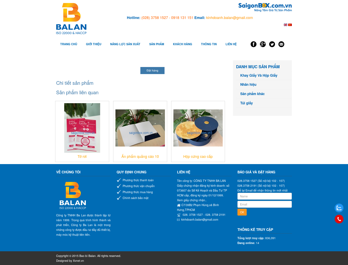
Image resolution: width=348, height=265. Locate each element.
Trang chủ (68, 44)
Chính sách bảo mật (135, 198)
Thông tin (209, 44)
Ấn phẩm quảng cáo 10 (140, 156)
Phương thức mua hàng (138, 192)
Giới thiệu (93, 44)
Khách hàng (182, 44)
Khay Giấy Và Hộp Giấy (258, 75)
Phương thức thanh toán (138, 180)
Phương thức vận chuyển (139, 186)
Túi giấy (246, 103)
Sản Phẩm (156, 44)
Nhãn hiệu (248, 84)
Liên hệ (231, 44)
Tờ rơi (82, 156)
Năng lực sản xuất (125, 44)
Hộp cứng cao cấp (198, 156)
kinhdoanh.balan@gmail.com (199, 219)
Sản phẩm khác (252, 93)
